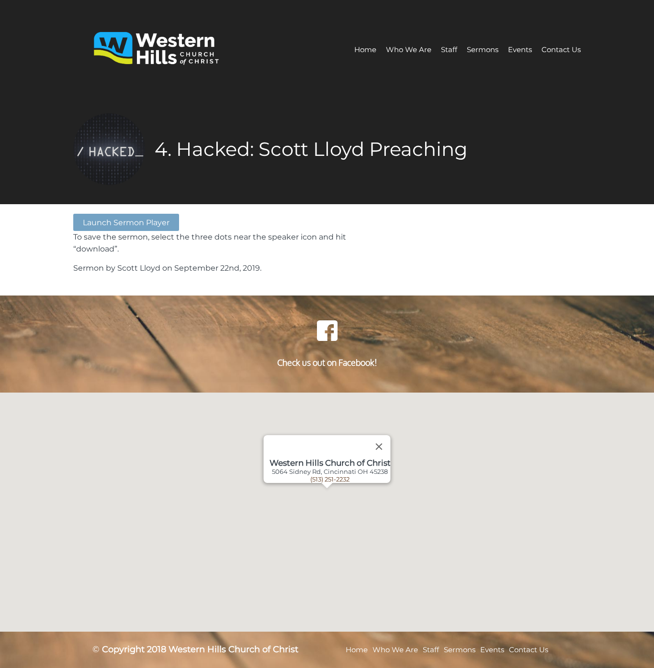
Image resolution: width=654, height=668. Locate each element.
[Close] (379, 446)
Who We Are (408, 49)
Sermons (482, 49)
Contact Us (561, 49)
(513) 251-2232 (330, 479)
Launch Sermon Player (126, 222)
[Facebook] (327, 330)
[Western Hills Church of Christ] (177, 49)
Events (520, 49)
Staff (449, 49)
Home (365, 49)
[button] (339, 512)
